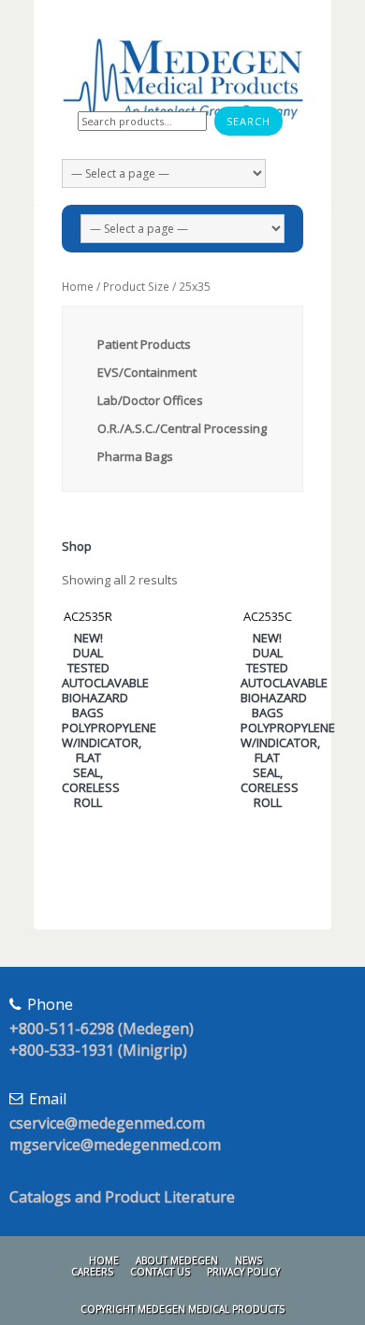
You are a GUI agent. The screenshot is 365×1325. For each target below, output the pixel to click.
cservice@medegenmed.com (107, 1123)
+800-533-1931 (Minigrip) (98, 1050)
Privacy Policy (243, 1271)
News (248, 1260)
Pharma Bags (135, 456)
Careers (92, 1271)
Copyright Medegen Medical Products (182, 1309)
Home (78, 287)
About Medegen (177, 1260)
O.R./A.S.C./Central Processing (182, 428)
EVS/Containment (147, 372)
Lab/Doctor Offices (150, 400)
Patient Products (144, 344)
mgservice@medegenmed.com (115, 1144)
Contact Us (160, 1271)
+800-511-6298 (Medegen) (101, 1028)
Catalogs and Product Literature (122, 1197)
